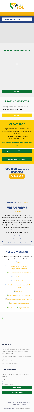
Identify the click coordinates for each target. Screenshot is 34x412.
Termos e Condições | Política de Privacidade (19, 402)
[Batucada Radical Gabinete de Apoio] (19, 273)
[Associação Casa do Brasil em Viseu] (18, 295)
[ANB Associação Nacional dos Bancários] (19, 299)
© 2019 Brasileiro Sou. (9, 408)
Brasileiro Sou (16, 404)
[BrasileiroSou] (17, 6)
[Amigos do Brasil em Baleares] (19, 303)
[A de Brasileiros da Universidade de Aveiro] (18, 286)
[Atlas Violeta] (18, 291)
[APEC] (9, 308)
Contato (24, 404)
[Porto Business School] (18, 281)
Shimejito (18, 211)
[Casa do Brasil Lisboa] (18, 277)
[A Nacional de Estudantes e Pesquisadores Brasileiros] (18, 267)
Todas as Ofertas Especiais (17, 243)
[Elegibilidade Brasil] (23, 308)
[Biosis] (18, 262)
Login (32, 14)
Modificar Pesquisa (12, 19)
